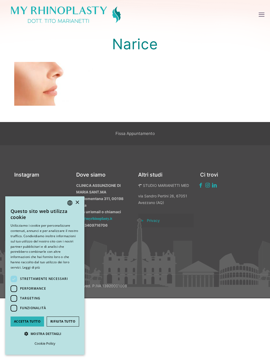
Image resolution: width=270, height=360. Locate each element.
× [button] (77, 203)
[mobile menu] (261, 14)
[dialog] (44, 275)
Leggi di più (31, 267)
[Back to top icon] (238, 349)
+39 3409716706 (92, 225)
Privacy (153, 220)
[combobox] (70, 203)
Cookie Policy (45, 343)
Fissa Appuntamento (135, 133)
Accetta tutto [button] (27, 321)
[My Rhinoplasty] (66, 14)
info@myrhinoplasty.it (94, 219)
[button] (45, 334)
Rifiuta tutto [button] (62, 321)
